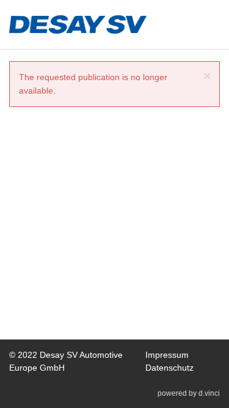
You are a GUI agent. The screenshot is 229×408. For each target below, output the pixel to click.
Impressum (167, 355)
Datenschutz (169, 368)
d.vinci (209, 393)
